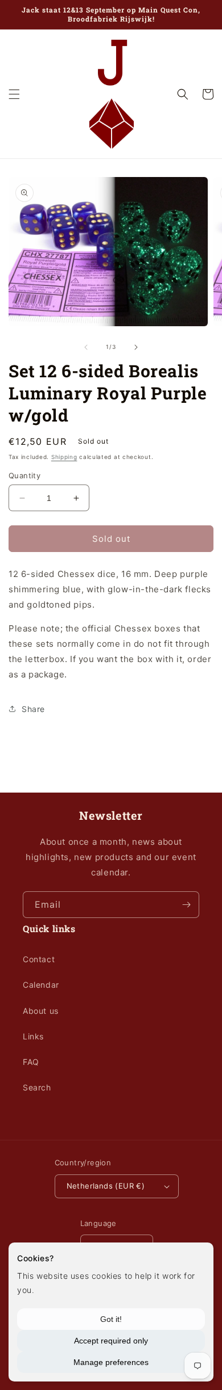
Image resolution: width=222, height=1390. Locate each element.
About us (41, 1011)
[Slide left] (85, 347)
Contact (39, 959)
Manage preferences (111, 1362)
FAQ (31, 1062)
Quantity (24, 475)
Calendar (41, 984)
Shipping (64, 456)
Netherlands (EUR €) (106, 1185)
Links (33, 1036)
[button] (14, 94)
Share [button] (33, 709)
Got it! (111, 1319)
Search (37, 1087)
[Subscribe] (186, 904)
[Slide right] (136, 347)
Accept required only (111, 1340)
